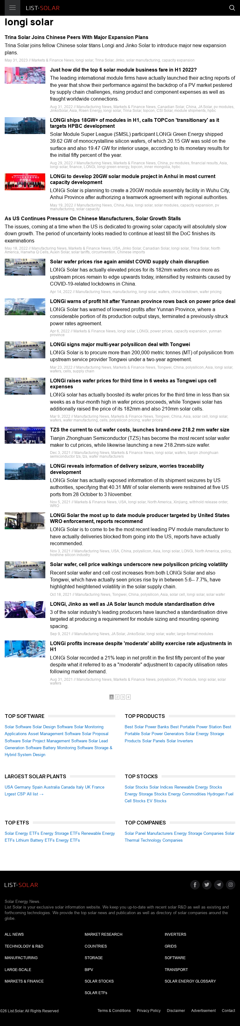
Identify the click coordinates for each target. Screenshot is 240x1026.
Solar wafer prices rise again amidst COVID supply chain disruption (129, 261)
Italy (80, 787)
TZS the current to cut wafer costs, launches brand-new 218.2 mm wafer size (139, 429)
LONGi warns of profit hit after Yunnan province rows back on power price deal (142, 301)
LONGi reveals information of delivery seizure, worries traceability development (127, 469)
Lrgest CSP (15, 794)
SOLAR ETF (96, 993)
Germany (22, 787)
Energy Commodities (187, 794)
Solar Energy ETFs (22, 833)
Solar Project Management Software (54, 741)
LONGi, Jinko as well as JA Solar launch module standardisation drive (132, 604)
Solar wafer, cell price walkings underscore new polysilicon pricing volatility (139, 564)
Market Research (103, 934)
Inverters (175, 934)
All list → (35, 794)
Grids (171, 946)
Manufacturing (21, 958)
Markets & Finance (24, 981)
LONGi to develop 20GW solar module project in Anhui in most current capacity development (132, 179)
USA (9, 787)
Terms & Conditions (114, 1011)
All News (14, 934)
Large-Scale (18, 970)
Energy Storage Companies (199, 833)
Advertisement (203, 1011)
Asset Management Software (54, 733)
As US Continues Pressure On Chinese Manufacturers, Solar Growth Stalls (93, 218)
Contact (228, 1011)
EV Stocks (157, 801)
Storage (94, 958)
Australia (52, 787)
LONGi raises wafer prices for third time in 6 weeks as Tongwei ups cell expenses (133, 383)
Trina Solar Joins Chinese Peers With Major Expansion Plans (76, 37)
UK (88, 787)
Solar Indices (161, 787)
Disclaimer (176, 1011)
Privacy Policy (149, 1011)
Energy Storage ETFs (60, 833)
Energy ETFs (68, 840)
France (98, 787)
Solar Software (18, 727)
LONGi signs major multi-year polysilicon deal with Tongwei (120, 344)
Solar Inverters (180, 741)
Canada (68, 787)
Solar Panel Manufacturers (149, 833)
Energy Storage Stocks (146, 794)
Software (175, 958)
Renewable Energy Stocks (198, 787)
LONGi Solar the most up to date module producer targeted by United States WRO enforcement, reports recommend (140, 518)
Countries (96, 946)
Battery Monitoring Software (68, 747)
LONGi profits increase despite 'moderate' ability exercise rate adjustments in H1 (141, 646)
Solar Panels (153, 741)
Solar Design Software (52, 727)
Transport (176, 970)
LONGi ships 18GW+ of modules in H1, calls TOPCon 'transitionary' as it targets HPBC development (134, 123)
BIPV (89, 970)
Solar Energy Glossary (190, 981)
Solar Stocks (136, 787)
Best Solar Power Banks (147, 727)
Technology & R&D (24, 946)
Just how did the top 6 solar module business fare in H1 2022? (123, 69)
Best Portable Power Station (196, 727)
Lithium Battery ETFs (35, 840)
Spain (37, 787)
